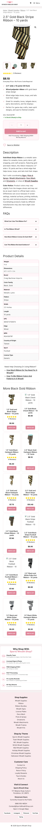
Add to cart (21, 131)
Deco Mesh (30, 178)
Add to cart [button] (11, 427)
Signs (24, 175)
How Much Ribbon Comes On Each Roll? (18, 237)
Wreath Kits (21, 787)
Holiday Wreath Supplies (21, 810)
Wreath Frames (21, 784)
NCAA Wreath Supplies (21, 804)
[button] (35, 27)
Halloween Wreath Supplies (21, 815)
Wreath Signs (21, 768)
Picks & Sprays (21, 776)
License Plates (21, 771)
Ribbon (22, 10)
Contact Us (21, 824)
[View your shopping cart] (30, 3)
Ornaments (10, 181)
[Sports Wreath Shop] (9, 3)
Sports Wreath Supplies (21, 796)
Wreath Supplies (13, 10)
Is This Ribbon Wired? (12, 229)
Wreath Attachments (17, 178)
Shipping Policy (21, 827)
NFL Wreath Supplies (21, 801)
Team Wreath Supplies (21, 799)
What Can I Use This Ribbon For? (15, 221)
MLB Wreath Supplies (21, 807)
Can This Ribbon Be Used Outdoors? (17, 245)
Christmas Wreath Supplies (21, 812)
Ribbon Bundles (21, 765)
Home (5, 10)
